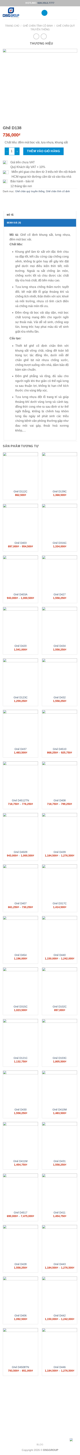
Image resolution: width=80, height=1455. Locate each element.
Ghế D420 (21, 646)
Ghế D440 (60, 955)
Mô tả (10, 214)
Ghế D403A (20, 594)
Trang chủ (12, 25)
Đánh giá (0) (14, 222)
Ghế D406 (21, 1315)
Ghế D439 (60, 852)
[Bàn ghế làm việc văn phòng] (19, 12)
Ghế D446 (60, 1367)
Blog (40, 1444)
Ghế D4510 (59, 749)
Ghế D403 (21, 543)
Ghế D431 (60, 1161)
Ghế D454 (21, 955)
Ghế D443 (60, 1264)
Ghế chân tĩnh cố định (38, 25)
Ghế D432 (60, 697)
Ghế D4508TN (20, 1367)
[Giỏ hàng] (75, 13)
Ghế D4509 (20, 852)
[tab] (40, 215)
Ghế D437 (21, 749)
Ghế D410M (59, 1109)
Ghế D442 (60, 1315)
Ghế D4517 (20, 1212)
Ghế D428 (21, 1264)
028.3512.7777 (46, 3)
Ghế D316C (60, 543)
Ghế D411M (20, 1161)
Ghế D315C (21, 1006)
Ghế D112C (20, 491)
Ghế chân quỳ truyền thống (29, 191)
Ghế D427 (60, 594)
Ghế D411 (59, 1212)
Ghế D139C (60, 491)
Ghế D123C (21, 697)
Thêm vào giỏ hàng (43, 151)
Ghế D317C (60, 903)
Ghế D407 (21, 903)
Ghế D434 (60, 646)
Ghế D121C (21, 1058)
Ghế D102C (60, 1006)
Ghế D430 (21, 1109)
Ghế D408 (60, 800)
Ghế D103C (60, 1058)
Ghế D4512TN (20, 800)
